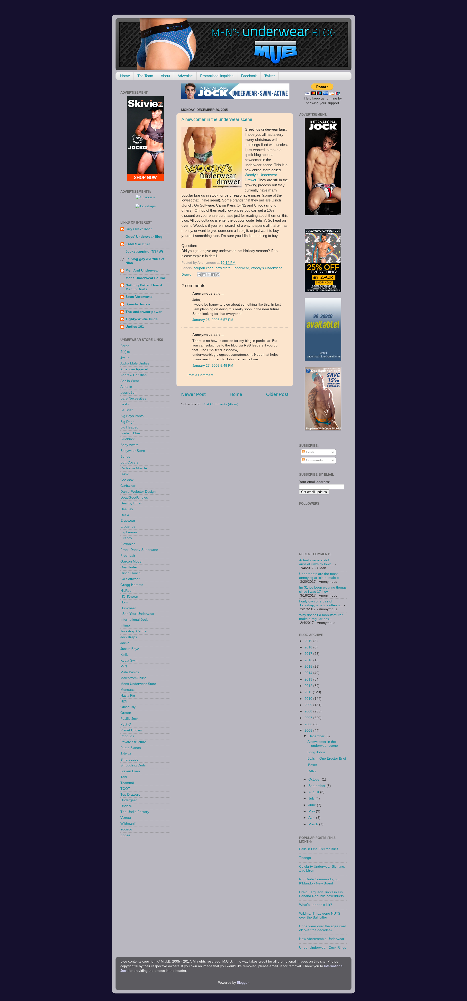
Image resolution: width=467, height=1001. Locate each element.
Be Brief (126, 410)
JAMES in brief (138, 244)
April (312, 817)
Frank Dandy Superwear (139, 550)
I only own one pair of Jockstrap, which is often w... (321, 603)
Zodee (125, 835)
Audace (126, 387)
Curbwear (127, 486)
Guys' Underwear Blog (144, 236)
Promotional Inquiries (217, 76)
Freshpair (127, 555)
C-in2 (124, 474)
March (313, 824)
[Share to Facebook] (213, 274)
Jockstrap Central (133, 631)
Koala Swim (129, 660)
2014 (309, 673)
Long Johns (316, 752)
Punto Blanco (130, 748)
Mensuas (127, 690)
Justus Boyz (129, 649)
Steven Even (130, 771)
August (314, 792)
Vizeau (125, 817)
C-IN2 (311, 771)
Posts (309, 452)
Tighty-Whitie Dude (142, 319)
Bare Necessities (133, 398)
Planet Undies (131, 730)
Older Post (277, 394)
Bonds (125, 456)
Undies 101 (135, 326)
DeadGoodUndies (134, 497)
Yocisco (126, 829)
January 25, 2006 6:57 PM (212, 320)
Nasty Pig (127, 695)
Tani (123, 777)
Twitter (269, 76)
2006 (309, 724)
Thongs (305, 858)
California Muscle (133, 468)
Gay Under (128, 567)
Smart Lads (129, 759)
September (317, 786)
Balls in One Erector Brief (326, 758)
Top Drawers (130, 794)
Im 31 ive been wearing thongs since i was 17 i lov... (323, 589)
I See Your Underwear (137, 614)
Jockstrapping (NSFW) (144, 251)
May (312, 811)
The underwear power (144, 312)
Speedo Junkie (138, 304)
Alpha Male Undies (134, 363)
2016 (309, 660)
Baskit (125, 404)
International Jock (134, 619)
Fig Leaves (128, 532)
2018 (309, 647)
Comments (314, 460)
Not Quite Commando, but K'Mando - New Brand (319, 881)
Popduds (127, 736)
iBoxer (312, 765)
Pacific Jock (129, 718)
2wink (124, 357)
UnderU (126, 806)
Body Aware (129, 445)
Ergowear (127, 520)
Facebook (249, 76)
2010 (309, 699)
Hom (124, 602)
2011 (309, 692)
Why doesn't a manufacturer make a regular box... (321, 617)
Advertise (185, 76)
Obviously (127, 707)
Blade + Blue (130, 433)
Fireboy (126, 538)
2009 (309, 705)
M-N (123, 666)
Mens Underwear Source (146, 278)
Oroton (125, 713)
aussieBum (128, 392)
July (311, 798)
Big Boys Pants (132, 416)
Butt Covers (129, 462)
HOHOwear (129, 596)
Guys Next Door (139, 229)
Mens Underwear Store (138, 684)
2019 (309, 641)
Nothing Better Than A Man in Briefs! (144, 287)
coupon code (204, 268)
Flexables (127, 544)
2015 (309, 666)
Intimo (125, 625)
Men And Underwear (142, 270)
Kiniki (124, 654)
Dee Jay (126, 509)
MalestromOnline (133, 678)
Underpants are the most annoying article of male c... (320, 576)
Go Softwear (130, 579)
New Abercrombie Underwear (321, 939)
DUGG (125, 515)
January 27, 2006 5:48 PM (212, 365)
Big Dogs (127, 422)
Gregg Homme (131, 585)
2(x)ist (125, 352)
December (316, 736)
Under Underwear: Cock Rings (322, 947)
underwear (241, 268)
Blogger (243, 982)
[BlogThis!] (203, 274)
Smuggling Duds (133, 765)
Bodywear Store (132, 451)
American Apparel (134, 369)
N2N (123, 701)
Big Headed (129, 427)
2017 (309, 653)
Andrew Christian (133, 375)
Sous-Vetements (139, 297)
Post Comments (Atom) (220, 404)
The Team (145, 76)
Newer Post (193, 394)
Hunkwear (128, 608)
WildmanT (128, 823)
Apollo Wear (129, 381)
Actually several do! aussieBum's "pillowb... (316, 562)
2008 (309, 711)
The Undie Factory (134, 812)
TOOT (125, 789)
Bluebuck (127, 439)
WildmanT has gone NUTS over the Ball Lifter (319, 915)
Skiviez (125, 753)
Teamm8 (127, 783)
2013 (309, 679)
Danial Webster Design (138, 491)
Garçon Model (131, 561)
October (315, 779)
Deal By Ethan (131, 503)
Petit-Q (125, 724)
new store (223, 268)
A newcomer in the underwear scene (216, 119)
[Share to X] (208, 274)
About (165, 76)
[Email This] (199, 274)
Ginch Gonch (130, 573)
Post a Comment (200, 375)
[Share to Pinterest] (217, 274)
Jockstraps (128, 637)
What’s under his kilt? (315, 905)
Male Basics (129, 672)
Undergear (128, 800)
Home (125, 76)
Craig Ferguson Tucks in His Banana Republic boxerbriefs (321, 894)
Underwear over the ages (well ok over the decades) (322, 928)
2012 (309, 686)
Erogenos (127, 526)
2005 (309, 730)
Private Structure (133, 742)
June (312, 805)
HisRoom (127, 590)
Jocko (124, 643)
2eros (124, 346)
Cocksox (127, 480)
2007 (309, 718)
